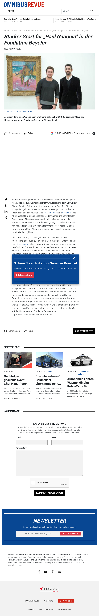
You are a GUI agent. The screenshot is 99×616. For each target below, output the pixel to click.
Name (53, 437)
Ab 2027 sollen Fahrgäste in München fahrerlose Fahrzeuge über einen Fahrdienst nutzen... (79, 393)
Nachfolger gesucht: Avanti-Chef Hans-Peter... (16, 379)
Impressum (31, 609)
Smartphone (22, 244)
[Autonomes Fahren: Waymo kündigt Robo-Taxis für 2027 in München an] (81, 360)
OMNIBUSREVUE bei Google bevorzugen (73, 133)
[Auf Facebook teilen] (6, 200)
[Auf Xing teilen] (6, 217)
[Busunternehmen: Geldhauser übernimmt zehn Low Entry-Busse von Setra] (49, 360)
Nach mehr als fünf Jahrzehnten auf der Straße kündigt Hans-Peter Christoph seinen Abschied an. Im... (17, 391)
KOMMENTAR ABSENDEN (49, 492)
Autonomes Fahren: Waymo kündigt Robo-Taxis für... (80, 382)
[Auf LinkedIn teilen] (6, 211)
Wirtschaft (67, 212)
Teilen (31, 133)
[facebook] (39, 572)
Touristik (30, 30)
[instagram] (52, 572)
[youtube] (45, 572)
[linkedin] (59, 572)
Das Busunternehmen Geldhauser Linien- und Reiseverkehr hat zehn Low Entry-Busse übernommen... (49, 391)
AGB (40, 609)
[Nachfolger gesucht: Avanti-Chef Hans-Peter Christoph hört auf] (18, 360)
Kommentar (21, 448)
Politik (55, 212)
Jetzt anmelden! (24, 275)
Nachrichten (17, 30)
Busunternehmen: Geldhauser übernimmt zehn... (48, 379)
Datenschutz (49, 609)
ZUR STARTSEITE (84, 331)
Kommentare (14, 133)
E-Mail (18, 437)
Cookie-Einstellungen (64, 609)
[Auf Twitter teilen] (6, 206)
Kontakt (48, 600)
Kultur (48, 212)
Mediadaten (32, 600)
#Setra (49, 371)
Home (6, 30)
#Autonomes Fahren (83, 372)
